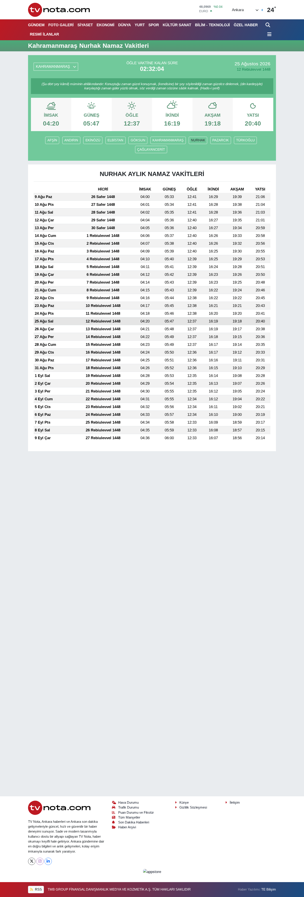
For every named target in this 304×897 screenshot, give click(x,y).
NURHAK (198, 140)
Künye (184, 802)
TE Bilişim (268, 889)
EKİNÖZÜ (92, 140)
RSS (38, 889)
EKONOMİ (105, 25)
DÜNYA (124, 25)
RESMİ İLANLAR (44, 34)
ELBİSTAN (115, 140)
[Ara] (268, 25)
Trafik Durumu (128, 807)
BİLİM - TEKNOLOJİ (212, 25)
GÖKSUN (138, 140)
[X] (31, 861)
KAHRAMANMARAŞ (168, 140)
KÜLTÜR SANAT (177, 25)
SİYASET (85, 25)
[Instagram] (40, 861)
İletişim (235, 802)
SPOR (153, 25)
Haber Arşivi (127, 827)
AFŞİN (52, 140)
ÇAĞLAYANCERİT (151, 149)
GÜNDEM (36, 25)
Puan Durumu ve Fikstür (136, 812)
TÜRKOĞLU (245, 140)
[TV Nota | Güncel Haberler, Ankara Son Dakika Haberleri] (59, 9)
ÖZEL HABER (246, 25)
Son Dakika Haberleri (133, 822)
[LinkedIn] (48, 861)
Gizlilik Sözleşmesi (193, 807)
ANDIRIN (71, 140)
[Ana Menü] (268, 34)
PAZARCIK (220, 140)
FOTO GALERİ (61, 25)
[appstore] (152, 871)
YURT (140, 25)
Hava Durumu (128, 802)
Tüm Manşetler (129, 817)
